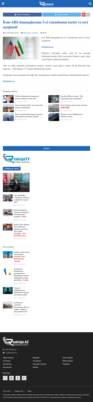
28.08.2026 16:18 (20, 314)
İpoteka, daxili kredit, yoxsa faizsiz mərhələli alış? (22, 256)
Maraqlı (35, 367)
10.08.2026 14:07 (67, 110)
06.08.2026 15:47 (21, 119)
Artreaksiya (37, 361)
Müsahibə (36, 358)
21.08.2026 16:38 (21, 101)
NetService (57, 397)
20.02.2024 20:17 (20, 205)
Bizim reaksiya (68, 361)
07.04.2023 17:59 (20, 238)
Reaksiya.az (48, 47)
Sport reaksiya (68, 358)
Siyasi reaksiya (8, 358)
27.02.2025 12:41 (11, 189)
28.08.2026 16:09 (20, 283)
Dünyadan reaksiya (30, 33)
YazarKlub (66, 364)
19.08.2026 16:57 (21, 110)
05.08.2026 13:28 (67, 119)
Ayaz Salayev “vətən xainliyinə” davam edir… (16, 184)
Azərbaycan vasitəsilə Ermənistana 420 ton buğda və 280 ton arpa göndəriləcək (21, 307)
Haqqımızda (19, 391)
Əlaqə (29, 391)
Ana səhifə (6, 391)
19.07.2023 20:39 (20, 219)
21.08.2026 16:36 (67, 101)
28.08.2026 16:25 (20, 264)
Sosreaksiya (7, 367)
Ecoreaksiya (7, 364)
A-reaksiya (7, 361)
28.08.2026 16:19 (20, 298)
